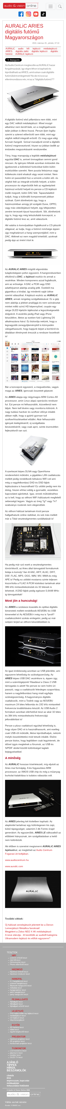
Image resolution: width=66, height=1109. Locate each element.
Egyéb (16, 1025)
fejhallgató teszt (16, 1002)
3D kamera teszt (17, 1027)
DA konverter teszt (17, 962)
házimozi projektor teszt (20, 1039)
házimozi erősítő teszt (19, 972)
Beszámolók (16, 1070)
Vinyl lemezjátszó (17, 1020)
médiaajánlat (13, 1083)
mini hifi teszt (15, 960)
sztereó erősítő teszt (18, 958)
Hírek (11, 1067)
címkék (10, 1075)
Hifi (14, 955)
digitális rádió (22, 51)
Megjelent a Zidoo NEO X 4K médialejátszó (28, 931)
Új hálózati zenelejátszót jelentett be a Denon (29, 924)
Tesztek (12, 952)
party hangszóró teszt (19, 994)
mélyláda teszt (16, 988)
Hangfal (17, 979)
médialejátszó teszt (18, 1016)
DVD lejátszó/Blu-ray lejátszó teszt (24, 1013)
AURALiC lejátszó (24, 54)
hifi (28, 48)
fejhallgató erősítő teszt (19, 1006)
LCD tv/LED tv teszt (18, 1051)
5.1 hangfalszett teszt (19, 981)
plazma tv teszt (16, 1053)
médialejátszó (50, 48)
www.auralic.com (14, 866)
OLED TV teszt (16, 1057)
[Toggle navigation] (50, 6)
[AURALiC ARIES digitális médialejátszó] (33, 99)
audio (20, 48)
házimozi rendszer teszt (20, 974)
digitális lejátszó (39, 51)
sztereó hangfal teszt (18, 983)
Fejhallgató (20, 999)
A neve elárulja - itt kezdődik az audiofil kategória (31, 935)
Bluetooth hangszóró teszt (20, 986)
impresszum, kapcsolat (18, 1081)
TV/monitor (19, 1048)
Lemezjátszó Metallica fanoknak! (22, 928)
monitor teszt (15, 1055)
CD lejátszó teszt (17, 1018)
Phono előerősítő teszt (19, 964)
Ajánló (12, 1062)
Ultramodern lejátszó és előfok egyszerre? (27, 938)
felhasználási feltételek (18, 1086)
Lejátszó (17, 1011)
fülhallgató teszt (16, 1004)
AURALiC (10, 48)
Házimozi (17, 969)
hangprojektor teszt (18, 990)
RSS (9, 1078)
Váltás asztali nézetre (15, 1102)
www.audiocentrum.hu (17, 860)
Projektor (18, 1036)
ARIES (9, 51)
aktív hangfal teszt (17, 992)
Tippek (12, 1065)
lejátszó (36, 48)
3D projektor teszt (17, 1041)
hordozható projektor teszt (21, 1043)
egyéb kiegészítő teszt (19, 1032)
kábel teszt (14, 1029)
